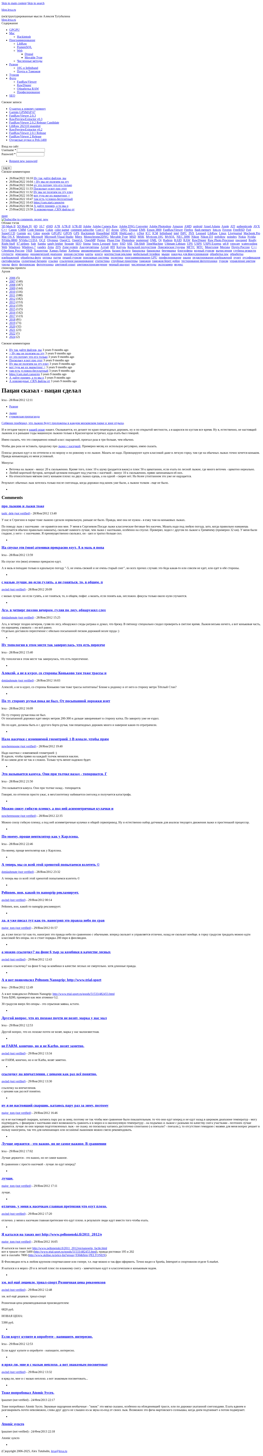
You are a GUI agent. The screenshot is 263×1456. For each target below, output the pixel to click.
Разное (13, 64)
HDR (114, 233)
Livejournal (235, 233)
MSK (141, 236)
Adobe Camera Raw (105, 226)
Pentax (101, 240)
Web (20, 50)
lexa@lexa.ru (59, 1451)
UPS (190, 243)
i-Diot (140, 233)
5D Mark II (8, 226)
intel (176, 233)
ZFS (58, 247)
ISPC (183, 233)
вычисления (224, 250)
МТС (200, 247)
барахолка (138, 250)
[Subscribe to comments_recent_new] (25, 219)
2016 (12, 312)
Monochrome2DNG (96, 236)
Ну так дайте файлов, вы (50, 178)
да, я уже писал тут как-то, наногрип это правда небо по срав (53, 920)
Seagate (69, 243)
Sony (115, 243)
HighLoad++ (127, 233)
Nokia (242, 236)
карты (89, 254)
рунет (237, 257)
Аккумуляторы (89, 247)
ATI (232, 226)
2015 (12, 309)
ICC (148, 233)
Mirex (78, 236)
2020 (12, 326)
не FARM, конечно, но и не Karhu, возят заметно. (43, 1046)
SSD (123, 243)
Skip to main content (14, 3)
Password (9, 154)
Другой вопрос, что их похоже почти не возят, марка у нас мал (54, 1018)
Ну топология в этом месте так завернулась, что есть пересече (53, 645)
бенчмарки (169, 250)
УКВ (29, 250)
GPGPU (14, 29)
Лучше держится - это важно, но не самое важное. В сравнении (54, 1144)
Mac (12, 33)
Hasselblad (103, 233)
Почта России (240, 247)
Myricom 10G (154, 236)
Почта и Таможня (28, 71)
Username (9, 150)
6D (36, 226)
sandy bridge (55, 243)
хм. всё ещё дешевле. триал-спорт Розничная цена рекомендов (54, 1282)
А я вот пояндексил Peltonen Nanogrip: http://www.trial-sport (51, 980)
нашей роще (37, 429)
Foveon (227, 229)
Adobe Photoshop (160, 226)
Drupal (29, 54)
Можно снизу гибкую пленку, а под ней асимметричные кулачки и (57, 808)
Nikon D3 (207, 236)
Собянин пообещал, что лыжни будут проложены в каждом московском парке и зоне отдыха (63, 423)
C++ (4, 229)
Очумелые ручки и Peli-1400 (28, 139)
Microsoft (37, 236)
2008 (12, 284)
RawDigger (24, 85)
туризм (223, 261)
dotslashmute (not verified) (18, 617)
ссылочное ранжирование (76, 261)
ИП (112, 247)
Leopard (201, 233)
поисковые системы (96, 257)
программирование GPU (141, 257)
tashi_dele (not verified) (16, 513)
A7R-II (66, 226)
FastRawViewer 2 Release (25, 136)
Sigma (87, 243)
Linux (222, 233)
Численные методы (29, 61)
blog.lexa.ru (9, 9)
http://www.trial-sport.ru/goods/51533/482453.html (84, 994)
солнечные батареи (34, 261)
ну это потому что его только (53, 185)
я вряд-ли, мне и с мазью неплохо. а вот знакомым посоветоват (55, 1364)
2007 (12, 281)
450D (49, 226)
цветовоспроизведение (92, 264)
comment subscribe (82, 229)
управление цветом (242, 261)
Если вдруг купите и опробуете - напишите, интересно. (47, 1337)
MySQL (170, 236)
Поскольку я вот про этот (50, 188)
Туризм (14, 74)
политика (117, 257)
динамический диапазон (46, 254)
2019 (12, 323)
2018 (12, 319)
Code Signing (35, 229)
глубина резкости (244, 250)
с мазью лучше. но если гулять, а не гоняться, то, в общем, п (52, 582)
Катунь (121, 247)
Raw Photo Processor (221, 240)
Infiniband (166, 233)
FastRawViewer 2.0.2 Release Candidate (34, 122)
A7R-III (77, 226)
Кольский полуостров (141, 247)
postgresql (142, 240)
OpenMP (90, 240)
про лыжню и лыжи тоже (23, 506)
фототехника (45, 264)
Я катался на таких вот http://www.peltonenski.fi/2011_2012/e (52, 1234)
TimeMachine (154, 243)
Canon (13, 229)
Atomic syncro (13, 1424)
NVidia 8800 (9, 240)
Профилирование (28, 92)
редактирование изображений (212, 257)
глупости (7, 254)
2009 (12, 288)
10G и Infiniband (27, 67)
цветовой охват (65, 264)
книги (99, 254)
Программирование (22, 40)
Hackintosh (24, 36)
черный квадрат (119, 264)
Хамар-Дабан (58, 250)
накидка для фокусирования (189, 254)
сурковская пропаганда (24, 416)
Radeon (168, 240)
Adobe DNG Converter (133, 226)
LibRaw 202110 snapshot (24, 126)
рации (187, 257)
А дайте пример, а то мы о (51, 206)
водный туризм (204, 250)
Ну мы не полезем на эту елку (53, 192)
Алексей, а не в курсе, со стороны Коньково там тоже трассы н (54, 673)
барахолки (153, 250)
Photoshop (128, 240)
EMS (142, 229)
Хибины (74, 250)
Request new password (23, 161)
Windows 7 (29, 247)
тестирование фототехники (199, 261)
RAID (178, 240)
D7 (108, 229)
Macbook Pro (252, 233)
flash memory (203, 229)
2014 (12, 305)
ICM (155, 233)
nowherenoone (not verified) (19, 746)
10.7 (41, 226)
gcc (30, 233)
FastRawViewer (27, 81)
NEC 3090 (183, 236)
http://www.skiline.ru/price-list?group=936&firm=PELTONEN (67, 1255)
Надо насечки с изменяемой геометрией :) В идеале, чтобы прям (55, 739)
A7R (57, 226)
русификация (251, 257)
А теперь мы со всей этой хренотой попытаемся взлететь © (51, 864)
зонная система (74, 254)
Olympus (52, 240)
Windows (14, 247)
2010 (12, 291)
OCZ (42, 240)
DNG (124, 229)
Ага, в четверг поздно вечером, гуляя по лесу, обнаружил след (54, 610)
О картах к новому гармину (27, 108)
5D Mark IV (24, 226)
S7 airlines (23, 243)
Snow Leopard (101, 243)
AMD (188, 226)
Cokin (49, 229)
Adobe (87, 226)
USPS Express (212, 243)
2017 (12, 316)
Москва (225, 247)
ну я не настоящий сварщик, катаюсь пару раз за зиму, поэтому (55, 1105)
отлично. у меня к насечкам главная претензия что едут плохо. (54, 1206)
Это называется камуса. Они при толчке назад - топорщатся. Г (54, 774)
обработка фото (31, 257)
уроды (6, 264)
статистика (102, 261)
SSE (129, 243)
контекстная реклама (118, 254)
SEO (12, 95)
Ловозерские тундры (171, 247)
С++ (254, 247)
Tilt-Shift (139, 243)
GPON (67, 233)
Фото (12, 78)
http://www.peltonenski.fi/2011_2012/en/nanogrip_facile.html (69, 1248)
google (46, 233)
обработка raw (219, 254)
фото (14, 264)
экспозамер (165, 264)
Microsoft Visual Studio (58, 236)
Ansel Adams (212, 226)
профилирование (170, 257)
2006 (12, 278)
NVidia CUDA (28, 240)
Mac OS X (8, 236)
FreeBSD (239, 229)
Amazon (178, 226)
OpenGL (77, 240)
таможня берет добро (166, 261)
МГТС (191, 247)
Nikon (195, 236)
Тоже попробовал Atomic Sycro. (28, 1393)
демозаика (21, 254)
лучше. (7, 1178)
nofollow (219, 236)
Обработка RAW (28, 88)
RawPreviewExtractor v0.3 (25, 119)
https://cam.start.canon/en (49, 202)
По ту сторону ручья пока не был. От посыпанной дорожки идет (56, 701)
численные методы (143, 264)
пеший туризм (72, 257)
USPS (198, 243)
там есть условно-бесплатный (53, 199)
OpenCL (65, 240)
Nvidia (251, 236)
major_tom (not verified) (16, 927)
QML (153, 240)
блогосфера (185, 250)
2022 (12, 333)
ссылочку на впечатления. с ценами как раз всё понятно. (49, 1074)
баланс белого (121, 250)
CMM (22, 229)
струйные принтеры (124, 261)
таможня (145, 261)
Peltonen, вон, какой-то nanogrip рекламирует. (40, 892)
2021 (12, 330)
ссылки (53, 261)
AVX (256, 226)
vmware (235, 243)
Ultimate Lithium (175, 243)
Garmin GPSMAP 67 (22, 112)
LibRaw (22, 43)
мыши (166, 254)
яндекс (178, 264)
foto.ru (217, 229)
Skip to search (35, 3)
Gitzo (36, 233)
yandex (41, 247)
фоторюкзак (27, 264)
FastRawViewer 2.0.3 (22, 115)
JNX (191, 233)
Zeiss (51, 247)
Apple (225, 226)
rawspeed (241, 240)
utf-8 (226, 243)
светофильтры (11, 261)
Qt (160, 240)
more (5, 216)
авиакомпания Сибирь (96, 250)
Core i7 (100, 229)
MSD (132, 236)
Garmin (21, 233)
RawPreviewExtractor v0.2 (25, 129)
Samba (42, 243)
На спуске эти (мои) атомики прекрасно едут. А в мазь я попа (53, 547)
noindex (232, 236)
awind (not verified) (14, 589)
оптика (47, 257)
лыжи (13, 413)
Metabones (23, 236)
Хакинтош (41, 250)
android (197, 226)
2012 (12, 298)
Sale (33, 243)
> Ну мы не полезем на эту (51, 181)
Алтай (105, 247)
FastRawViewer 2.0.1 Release (27, 133)
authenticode (244, 226)
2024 (12, 336)
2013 (12, 302)
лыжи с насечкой (69, 446)
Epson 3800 (154, 229)
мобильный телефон (146, 254)
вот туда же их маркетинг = (52, 195)
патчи (57, 257)
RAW (186, 240)
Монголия (211, 247)
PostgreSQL (24, 47)
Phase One (113, 240)
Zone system (70, 247)
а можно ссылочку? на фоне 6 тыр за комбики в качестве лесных (56, 952)
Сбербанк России (13, 250)
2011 (12, 295)
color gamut (62, 229)
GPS (76, 233)
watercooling (249, 243)
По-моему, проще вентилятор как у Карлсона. (40, 836)
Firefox (188, 229)
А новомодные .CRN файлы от (54, 209)
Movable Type (33, 57)
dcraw (115, 229)
